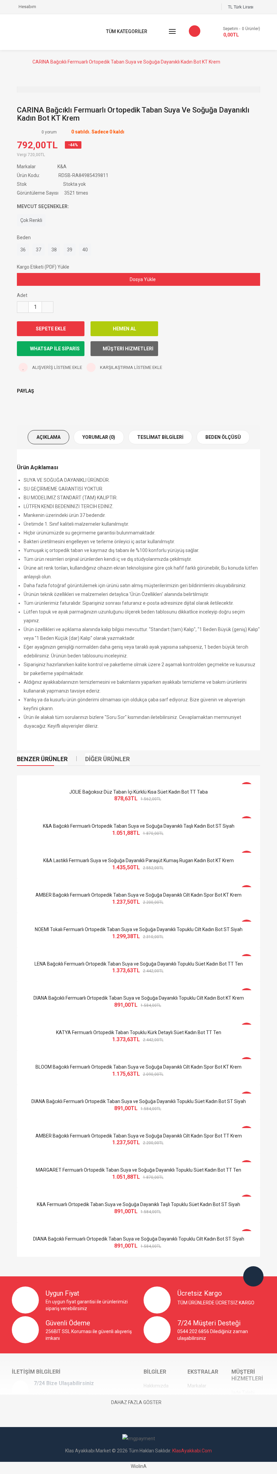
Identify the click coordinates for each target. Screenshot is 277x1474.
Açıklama (48, 437)
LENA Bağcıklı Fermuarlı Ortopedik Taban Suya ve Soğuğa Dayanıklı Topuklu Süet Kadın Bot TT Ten (138, 964)
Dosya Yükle (142, 279)
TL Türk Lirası (241, 6)
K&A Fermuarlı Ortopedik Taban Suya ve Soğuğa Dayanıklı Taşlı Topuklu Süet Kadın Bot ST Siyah (138, 1204)
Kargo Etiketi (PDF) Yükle (43, 267)
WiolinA (139, 1466)
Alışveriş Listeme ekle (56, 367)
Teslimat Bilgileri (160, 437)
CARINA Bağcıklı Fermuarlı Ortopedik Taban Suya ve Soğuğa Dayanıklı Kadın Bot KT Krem (126, 61)
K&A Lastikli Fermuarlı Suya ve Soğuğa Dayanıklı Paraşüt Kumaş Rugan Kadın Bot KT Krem (138, 860)
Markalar (196, 1386)
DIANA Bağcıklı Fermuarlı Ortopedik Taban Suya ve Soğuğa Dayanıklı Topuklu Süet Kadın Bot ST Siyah (138, 1101)
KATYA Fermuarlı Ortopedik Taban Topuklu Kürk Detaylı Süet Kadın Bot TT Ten (138, 1032)
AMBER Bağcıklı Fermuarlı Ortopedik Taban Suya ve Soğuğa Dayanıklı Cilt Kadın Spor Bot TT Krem (138, 1136)
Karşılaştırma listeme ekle (130, 367)
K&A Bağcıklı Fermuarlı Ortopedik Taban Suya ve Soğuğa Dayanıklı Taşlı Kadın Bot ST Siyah (138, 826)
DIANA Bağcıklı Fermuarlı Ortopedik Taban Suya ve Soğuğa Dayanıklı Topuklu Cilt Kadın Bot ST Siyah (138, 1239)
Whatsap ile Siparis (54, 348)
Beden (24, 237)
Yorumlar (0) (98, 437)
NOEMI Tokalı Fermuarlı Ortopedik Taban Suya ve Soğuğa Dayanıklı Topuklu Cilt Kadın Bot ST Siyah (139, 929)
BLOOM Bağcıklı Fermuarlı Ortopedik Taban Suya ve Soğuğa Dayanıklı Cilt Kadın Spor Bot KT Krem (138, 1067)
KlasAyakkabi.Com (192, 1450)
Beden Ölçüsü (223, 437)
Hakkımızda (156, 1386)
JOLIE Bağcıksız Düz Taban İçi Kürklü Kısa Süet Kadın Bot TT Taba (138, 792)
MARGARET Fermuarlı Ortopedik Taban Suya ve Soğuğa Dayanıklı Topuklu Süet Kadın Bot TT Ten (138, 1170)
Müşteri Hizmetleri (128, 348)
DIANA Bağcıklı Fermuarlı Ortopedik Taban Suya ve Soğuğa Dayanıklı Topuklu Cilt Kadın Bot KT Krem (138, 998)
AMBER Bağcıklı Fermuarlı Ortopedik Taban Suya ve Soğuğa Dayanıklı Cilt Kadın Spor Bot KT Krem (138, 895)
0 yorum (49, 132)
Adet (22, 295)
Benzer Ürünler (42, 759)
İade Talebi (243, 1392)
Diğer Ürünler (107, 759)
